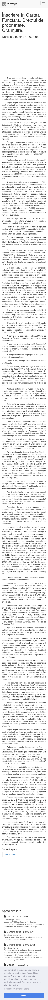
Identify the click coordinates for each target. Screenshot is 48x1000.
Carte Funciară (10, 854)
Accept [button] (24, 995)
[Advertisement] (24, 60)
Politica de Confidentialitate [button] (16, 989)
